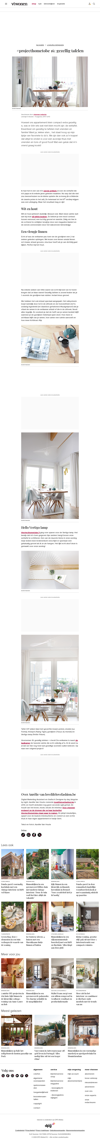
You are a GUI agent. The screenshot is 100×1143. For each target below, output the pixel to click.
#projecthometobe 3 (30, 533)
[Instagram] (12, 1075)
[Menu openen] (6, 3)
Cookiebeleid (20, 1130)
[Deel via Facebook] (34, 835)
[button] (42, 1130)
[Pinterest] (21, 1075)
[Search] (94, 3)
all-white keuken (39, 217)
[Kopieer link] (23, 835)
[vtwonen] (19, 3)
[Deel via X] (40, 835)
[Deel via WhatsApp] (29, 835)
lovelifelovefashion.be (64, 802)
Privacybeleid (30, 1130)
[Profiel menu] (89, 3)
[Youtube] (17, 1075)
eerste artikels (50, 191)
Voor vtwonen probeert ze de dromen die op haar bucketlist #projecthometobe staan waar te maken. (48, 810)
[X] (26, 1075)
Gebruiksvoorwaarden (57, 1130)
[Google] (3, 1075)
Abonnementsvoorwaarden (75, 1130)
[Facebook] (7, 1075)
